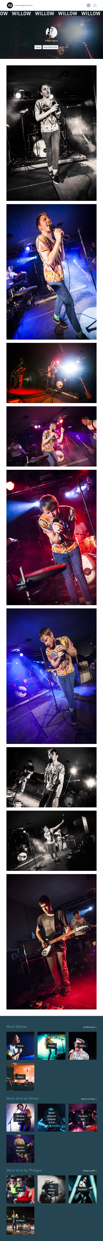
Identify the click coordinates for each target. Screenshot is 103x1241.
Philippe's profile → (90, 1171)
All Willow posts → (90, 1027)
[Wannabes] (9, 5)
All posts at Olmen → (89, 1099)
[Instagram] (88, 5)
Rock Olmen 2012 (50, 47)
